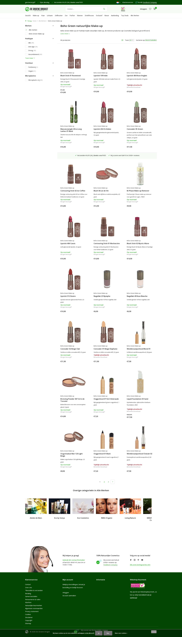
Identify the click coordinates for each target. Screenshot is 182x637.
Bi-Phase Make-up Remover (138, 191)
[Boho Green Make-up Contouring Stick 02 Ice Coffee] (73, 174)
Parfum (72, 15)
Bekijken (149, 91)
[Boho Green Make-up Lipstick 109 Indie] (107, 59)
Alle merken (32, 30)
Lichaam (50, 15)
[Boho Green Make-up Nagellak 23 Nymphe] (107, 279)
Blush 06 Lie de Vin (101, 191)
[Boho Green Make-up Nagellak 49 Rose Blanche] (140, 279)
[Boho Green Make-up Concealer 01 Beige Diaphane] (107, 332)
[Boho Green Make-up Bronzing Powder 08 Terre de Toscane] (73, 382)
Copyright (28, 620)
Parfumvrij (33, 67)
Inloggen (66, 592)
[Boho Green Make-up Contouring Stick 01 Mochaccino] (107, 226)
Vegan (32, 71)
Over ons (28, 587)
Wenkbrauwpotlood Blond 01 (139, 349)
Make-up (36, 15)
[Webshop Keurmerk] (123, 9)
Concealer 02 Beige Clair (70, 349)
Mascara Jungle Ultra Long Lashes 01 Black (71, 130)
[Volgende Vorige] (112, 482)
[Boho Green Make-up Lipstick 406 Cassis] (73, 226)
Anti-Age (33, 47)
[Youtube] (142, 560)
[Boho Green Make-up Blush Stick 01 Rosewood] (73, 59)
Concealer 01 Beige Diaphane (105, 349)
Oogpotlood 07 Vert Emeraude (106, 399)
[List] (122, 40)
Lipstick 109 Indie (101, 76)
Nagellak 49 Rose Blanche (137, 296)
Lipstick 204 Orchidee (102, 129)
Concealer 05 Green (135, 129)
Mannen (80, 15)
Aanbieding (115, 15)
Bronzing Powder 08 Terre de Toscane (72, 400)
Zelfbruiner (59, 15)
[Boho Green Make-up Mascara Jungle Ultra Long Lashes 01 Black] (73, 112)
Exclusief (99, 15)
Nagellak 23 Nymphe (102, 296)
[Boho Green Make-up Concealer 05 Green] (140, 112)
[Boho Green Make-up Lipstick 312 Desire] (73, 279)
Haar (43, 15)
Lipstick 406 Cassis (67, 243)
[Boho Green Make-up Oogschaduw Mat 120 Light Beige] (73, 437)
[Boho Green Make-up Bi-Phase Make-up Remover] (140, 174)
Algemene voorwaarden (34, 608)
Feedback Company (150, 2)
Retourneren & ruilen (32, 599)
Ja (98, 633)
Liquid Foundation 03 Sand (137, 399)
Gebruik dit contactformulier (74, 560)
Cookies (28, 614)
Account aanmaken (69, 595)
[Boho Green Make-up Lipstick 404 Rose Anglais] (140, 59)
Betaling (28, 593)
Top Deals (124, 15)
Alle (31, 43)
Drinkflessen (89, 15)
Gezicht (28, 15)
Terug (29, 21)
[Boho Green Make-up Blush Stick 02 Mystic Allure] (140, 226)
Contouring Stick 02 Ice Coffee (72, 191)
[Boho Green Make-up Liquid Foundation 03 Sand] (140, 382)
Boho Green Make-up (36, 34)
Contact (28, 584)
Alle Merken (135, 15)
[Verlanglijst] (150, 9)
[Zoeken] (104, 9)
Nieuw (106, 15)
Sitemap (28, 623)
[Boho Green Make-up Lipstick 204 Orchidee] (107, 112)
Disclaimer (29, 617)
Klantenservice (127, 2)
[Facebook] (131, 560)
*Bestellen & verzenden (34, 590)
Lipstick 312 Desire (68, 296)
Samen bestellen (31, 596)
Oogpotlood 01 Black (102, 454)
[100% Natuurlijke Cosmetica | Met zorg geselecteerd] (38, 9)
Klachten (28, 602)
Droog (32, 50)
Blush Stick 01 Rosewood (70, 76)
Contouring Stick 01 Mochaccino (107, 243)
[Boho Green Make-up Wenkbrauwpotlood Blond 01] (140, 332)
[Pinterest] (138, 560)
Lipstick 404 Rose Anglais (137, 76)
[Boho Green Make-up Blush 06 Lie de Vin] (107, 174)
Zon (66, 15)
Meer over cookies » (121, 633)
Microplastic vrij (35, 80)
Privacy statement (32, 611)
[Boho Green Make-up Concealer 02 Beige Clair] (73, 332)
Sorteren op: (140, 40)
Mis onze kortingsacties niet (140, 565)
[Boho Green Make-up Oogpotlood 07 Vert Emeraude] (107, 382)
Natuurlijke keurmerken (33, 605)
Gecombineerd (35, 54)
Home (34, 21)
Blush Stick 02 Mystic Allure (138, 243)
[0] (154, 9)
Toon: (127, 40)
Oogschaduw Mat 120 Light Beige (71, 455)
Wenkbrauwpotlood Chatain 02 (139, 454)
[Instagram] (134, 560)
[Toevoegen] (83, 91)
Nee (108, 633)
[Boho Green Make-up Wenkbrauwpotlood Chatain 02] (140, 437)
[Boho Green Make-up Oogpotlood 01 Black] (107, 437)
